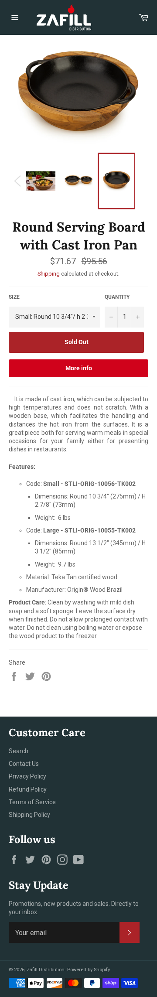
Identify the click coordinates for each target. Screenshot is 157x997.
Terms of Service (32, 802)
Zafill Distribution (46, 970)
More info (78, 368)
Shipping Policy (29, 814)
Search (18, 751)
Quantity (117, 297)
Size (14, 297)
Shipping (49, 273)
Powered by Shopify (88, 970)
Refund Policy (28, 789)
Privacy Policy (27, 776)
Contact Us (24, 763)
